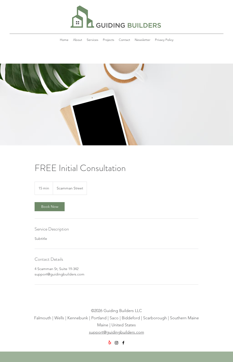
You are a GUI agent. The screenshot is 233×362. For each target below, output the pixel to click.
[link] (50, 206)
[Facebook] (123, 342)
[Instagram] (116, 342)
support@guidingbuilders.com (116, 332)
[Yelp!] (109, 342)
